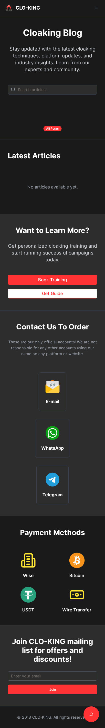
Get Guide (52, 293)
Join (52, 689)
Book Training (52, 279)
